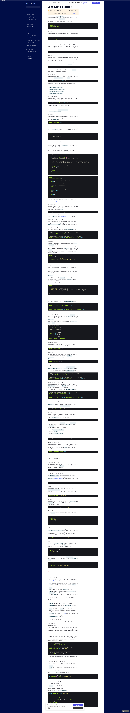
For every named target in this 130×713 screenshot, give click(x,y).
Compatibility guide (30, 42)
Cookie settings (78, 707)
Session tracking (30, 26)
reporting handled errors (52, 580)
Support (28, 59)
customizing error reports (57, 201)
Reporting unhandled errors (32, 16)
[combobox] (33, 7)
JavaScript (60, 2)
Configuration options (31, 33)
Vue (70, 2)
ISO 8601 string (63, 613)
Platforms (54, 2)
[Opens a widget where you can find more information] (125, 711)
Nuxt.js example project (31, 54)
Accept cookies (78, 705)
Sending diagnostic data (31, 19)
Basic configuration (30, 14)
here (74, 13)
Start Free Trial (96, 2)
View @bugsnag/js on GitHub (32, 51)
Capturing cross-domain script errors (33, 40)
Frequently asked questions (32, 45)
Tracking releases (30, 24)
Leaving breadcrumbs (31, 21)
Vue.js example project (31, 53)
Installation (29, 12)
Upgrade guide (29, 58)
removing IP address (63, 216)
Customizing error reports (31, 35)
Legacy (65, 2)
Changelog (29, 56)
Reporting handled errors (31, 17)
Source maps (29, 38)
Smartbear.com (87, 2)
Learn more (49, 708)
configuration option (66, 465)
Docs (49, 2)
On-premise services (58, 246)
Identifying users (30, 22)
